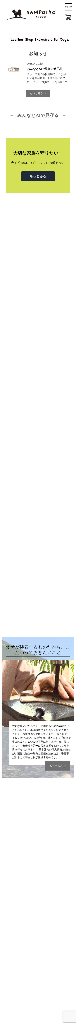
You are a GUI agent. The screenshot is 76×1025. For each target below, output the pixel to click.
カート (12, 919)
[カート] (68, 17)
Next (64, 343)
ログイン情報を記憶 (26, 838)
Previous (56, 343)
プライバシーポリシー (22, 937)
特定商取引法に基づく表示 (25, 954)
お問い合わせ (16, 928)
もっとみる (38, 176)
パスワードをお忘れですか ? (36, 864)
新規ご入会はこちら (36, 874)
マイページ (15, 911)
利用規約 (13, 945)
